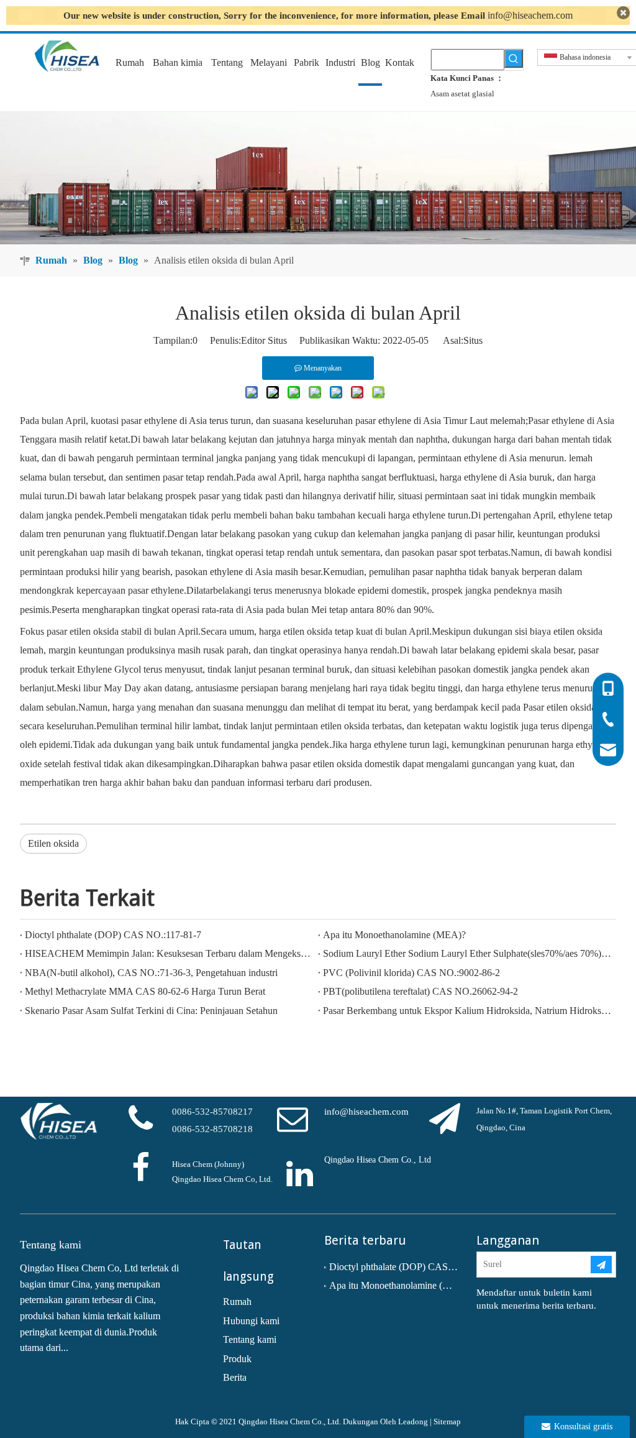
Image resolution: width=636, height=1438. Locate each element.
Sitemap (447, 1421)
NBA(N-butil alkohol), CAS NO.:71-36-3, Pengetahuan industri (151, 972)
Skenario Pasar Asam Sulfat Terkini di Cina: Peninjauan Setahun (151, 1010)
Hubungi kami (251, 1321)
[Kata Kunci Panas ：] (513, 58)
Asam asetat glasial (462, 93)
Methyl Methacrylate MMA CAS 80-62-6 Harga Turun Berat (145, 991)
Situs (473, 340)
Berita (235, 1377)
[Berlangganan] (601, 1264)
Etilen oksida (53, 843)
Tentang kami (249, 1339)
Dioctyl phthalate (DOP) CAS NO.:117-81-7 (113, 934)
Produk (237, 1358)
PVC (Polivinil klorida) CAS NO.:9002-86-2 (411, 972)
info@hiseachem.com (530, 15)
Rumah (237, 1301)
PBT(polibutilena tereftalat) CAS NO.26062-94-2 (420, 991)
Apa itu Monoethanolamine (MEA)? (394, 934)
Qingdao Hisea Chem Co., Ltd (377, 1159)
